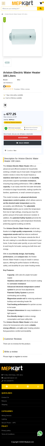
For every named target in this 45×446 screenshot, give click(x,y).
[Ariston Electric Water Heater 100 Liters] (22, 38)
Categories (7, 411)
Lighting (4, 419)
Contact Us (5, 397)
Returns (4, 401)
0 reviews (17, 89)
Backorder (23, 137)
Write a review (25, 89)
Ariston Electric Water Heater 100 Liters (16, 14)
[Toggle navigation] (3, 3)
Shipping (4, 404)
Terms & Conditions (8, 434)
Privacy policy (6, 430)
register (17, 356)
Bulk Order (24, 143)
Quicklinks (7, 393)
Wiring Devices (6, 415)
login (10, 356)
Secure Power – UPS (8, 423)
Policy (5, 426)
